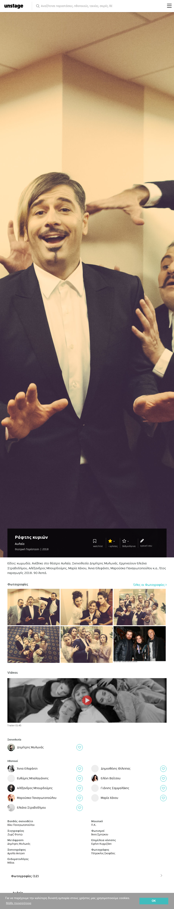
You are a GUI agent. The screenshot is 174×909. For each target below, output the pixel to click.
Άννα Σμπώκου (99, 834)
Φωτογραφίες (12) (25, 876)
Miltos (10, 862)
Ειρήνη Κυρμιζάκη (101, 844)
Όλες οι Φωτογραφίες (149, 584)
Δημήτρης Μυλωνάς (18, 844)
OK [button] (154, 900)
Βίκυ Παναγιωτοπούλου (21, 825)
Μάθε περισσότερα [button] (18, 903)
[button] (168, 6)
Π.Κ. (93, 825)
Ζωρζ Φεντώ (14, 834)
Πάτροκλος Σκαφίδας (103, 853)
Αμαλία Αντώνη (16, 853)
